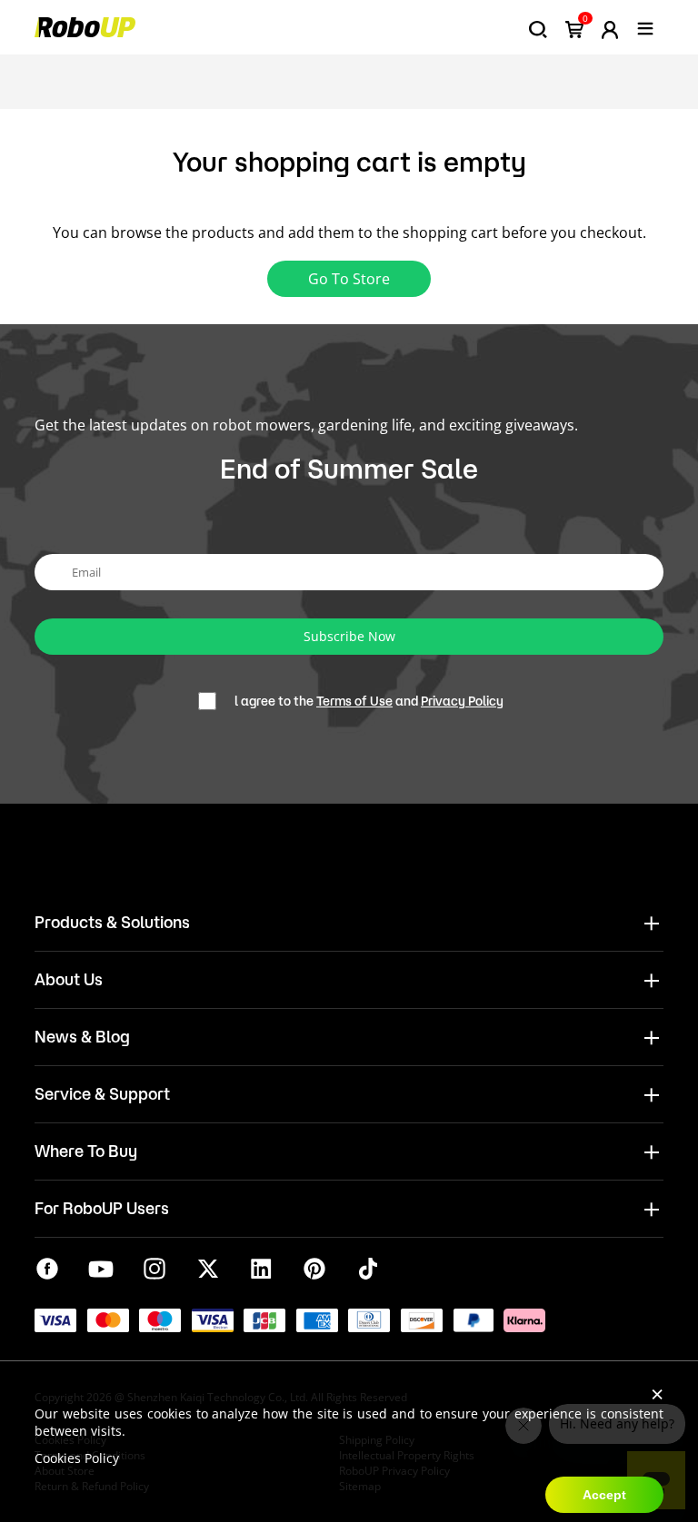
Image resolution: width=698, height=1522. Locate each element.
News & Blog (82, 1036)
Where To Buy (86, 1151)
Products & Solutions (112, 922)
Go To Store (349, 279)
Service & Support (102, 1093)
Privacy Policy (462, 701)
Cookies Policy (77, 1458)
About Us (69, 979)
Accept (604, 1494)
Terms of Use (354, 701)
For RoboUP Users (102, 1208)
